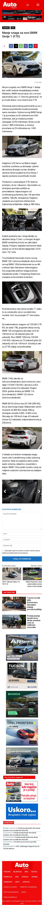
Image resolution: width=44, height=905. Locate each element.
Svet (13, 27)
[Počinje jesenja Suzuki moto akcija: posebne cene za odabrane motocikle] (14, 622)
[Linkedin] (31, 46)
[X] (16, 46)
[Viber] (26, 46)
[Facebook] (11, 46)
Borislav (6, 828)
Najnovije (6, 27)
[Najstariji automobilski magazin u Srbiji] (10, 5)
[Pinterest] (35, 46)
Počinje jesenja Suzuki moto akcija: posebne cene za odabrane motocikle (33, 621)
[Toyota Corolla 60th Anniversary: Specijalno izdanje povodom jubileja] (14, 604)
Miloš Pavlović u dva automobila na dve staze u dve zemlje (34, 584)
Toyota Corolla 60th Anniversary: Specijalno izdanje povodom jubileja (34, 603)
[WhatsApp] (21, 46)
